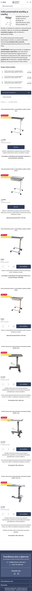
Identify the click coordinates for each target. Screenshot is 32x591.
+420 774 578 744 (17, 564)
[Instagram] (18, 574)
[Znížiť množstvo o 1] (3, 266)
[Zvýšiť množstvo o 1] (13, 266)
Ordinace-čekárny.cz (21, 589)
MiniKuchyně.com (22, 588)
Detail (16, 147)
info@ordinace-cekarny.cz (17, 562)
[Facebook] (15, 574)
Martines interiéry (10, 589)
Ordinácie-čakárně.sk (10, 588)
